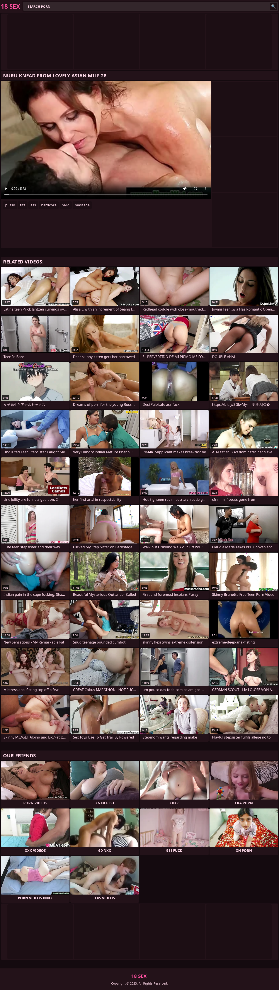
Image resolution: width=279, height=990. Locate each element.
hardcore (48, 205)
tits (22, 205)
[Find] (273, 6)
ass (33, 205)
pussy (10, 205)
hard (66, 205)
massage (82, 205)
